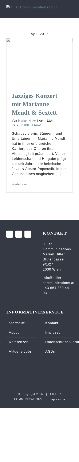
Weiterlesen (20, 184)
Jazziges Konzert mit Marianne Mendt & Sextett (39, 44)
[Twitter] (18, 234)
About (14, 332)
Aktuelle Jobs (20, 351)
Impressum (54, 332)
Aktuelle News (31, 124)
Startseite (17, 323)
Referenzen (18, 342)
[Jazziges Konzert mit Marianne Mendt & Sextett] (39, 60)
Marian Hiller (27, 120)
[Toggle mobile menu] (71, 11)
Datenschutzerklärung (58, 342)
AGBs (50, 351)
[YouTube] (27, 234)
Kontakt (51, 323)
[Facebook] (9, 234)
